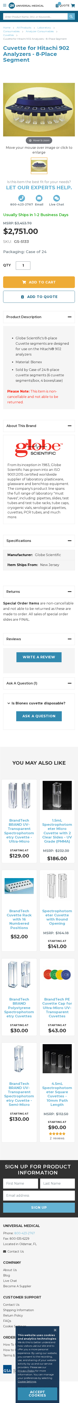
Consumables (11, 31)
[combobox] (39, 16)
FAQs (7, 1321)
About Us (10, 1270)
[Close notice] (54, 1330)
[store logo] (26, 5)
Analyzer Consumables (40, 31)
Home (7, 27)
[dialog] (39, 1364)
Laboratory (44, 27)
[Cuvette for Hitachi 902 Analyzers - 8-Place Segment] (39, 166)
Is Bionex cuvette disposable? (38, 703)
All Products (24, 27)
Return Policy (13, 1315)
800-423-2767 (24, 1233)
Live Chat (10, 1281)
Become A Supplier (17, 1286)
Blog (6, 1275)
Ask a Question (38, 716)
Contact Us (11, 1305)
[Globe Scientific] (39, 451)
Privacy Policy (26, 1370)
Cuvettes (8, 35)
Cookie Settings (27, 1381)
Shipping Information (18, 1310)
